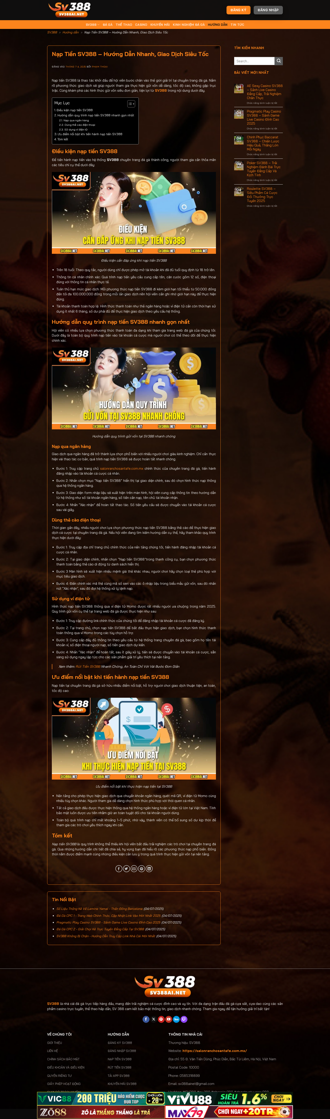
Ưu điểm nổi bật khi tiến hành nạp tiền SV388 (90, 134)
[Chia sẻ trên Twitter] (126, 868)
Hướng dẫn (217, 24)
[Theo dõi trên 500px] (176, 1019)
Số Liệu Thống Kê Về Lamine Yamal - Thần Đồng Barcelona (99, 909)
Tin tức (237, 24)
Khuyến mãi (160, 24)
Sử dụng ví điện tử (75, 129)
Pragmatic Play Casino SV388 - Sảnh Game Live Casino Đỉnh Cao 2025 (108, 922)
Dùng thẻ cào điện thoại (80, 124)
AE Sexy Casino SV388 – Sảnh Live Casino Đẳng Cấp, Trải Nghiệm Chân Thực (265, 92)
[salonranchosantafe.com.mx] (69, 10)
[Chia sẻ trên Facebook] (118, 868)
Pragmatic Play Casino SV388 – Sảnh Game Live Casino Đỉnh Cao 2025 (264, 117)
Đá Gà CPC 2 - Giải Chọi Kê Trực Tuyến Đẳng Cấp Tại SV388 (100, 929)
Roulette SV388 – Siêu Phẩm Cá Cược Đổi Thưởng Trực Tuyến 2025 (262, 195)
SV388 (91, 24)
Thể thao (124, 24)
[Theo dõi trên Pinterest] (161, 1019)
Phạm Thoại (100, 66)
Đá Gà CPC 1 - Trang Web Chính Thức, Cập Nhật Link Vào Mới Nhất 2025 (108, 916)
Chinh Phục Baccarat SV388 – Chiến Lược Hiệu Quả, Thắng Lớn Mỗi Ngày (263, 143)
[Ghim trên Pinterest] (141, 868)
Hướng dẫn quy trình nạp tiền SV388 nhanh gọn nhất (95, 115)
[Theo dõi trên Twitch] (183, 1019)
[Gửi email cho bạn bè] (134, 868)
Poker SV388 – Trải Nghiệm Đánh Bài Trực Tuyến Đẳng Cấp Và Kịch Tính (264, 169)
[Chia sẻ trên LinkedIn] (149, 868)
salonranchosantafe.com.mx (121, 468)
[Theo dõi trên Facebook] (146, 1019)
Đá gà (107, 24)
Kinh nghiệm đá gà (189, 24)
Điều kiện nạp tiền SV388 (75, 110)
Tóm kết (62, 139)
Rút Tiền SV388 (88, 666)
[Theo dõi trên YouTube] (168, 1019)
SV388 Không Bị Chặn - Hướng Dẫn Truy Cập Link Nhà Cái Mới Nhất (105, 936)
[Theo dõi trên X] (153, 1019)
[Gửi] (279, 61)
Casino (141, 24)
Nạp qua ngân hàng (76, 120)
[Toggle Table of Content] (129, 104)
